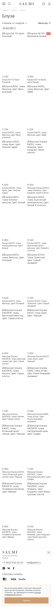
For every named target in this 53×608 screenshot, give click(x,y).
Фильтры (43, 23)
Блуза (22, 10)
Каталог (14, 10)
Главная (5, 10)
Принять (26, 600)
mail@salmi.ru (33, 562)
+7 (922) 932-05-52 (12, 562)
